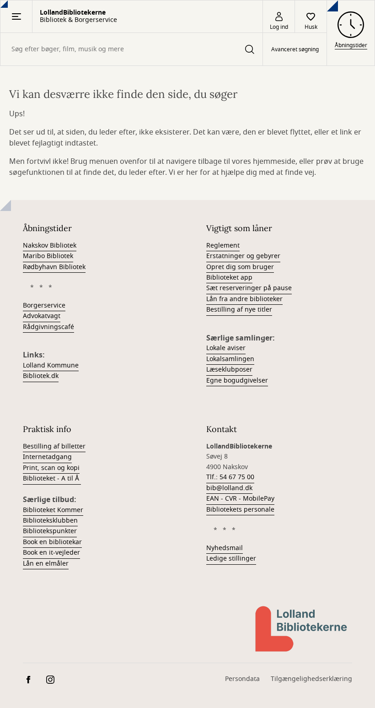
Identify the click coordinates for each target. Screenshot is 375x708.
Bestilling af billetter (54, 446)
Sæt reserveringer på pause (249, 288)
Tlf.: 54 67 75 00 (230, 477)
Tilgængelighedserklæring (311, 679)
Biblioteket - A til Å (52, 478)
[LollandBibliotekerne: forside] (302, 629)
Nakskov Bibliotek (49, 245)
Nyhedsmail (224, 548)
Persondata (242, 679)
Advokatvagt (41, 316)
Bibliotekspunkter (50, 531)
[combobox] (131, 49)
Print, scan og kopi (51, 468)
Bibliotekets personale (240, 509)
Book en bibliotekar (52, 542)
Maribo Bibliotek (48, 256)
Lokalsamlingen (230, 359)
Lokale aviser (226, 348)
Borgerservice (44, 305)
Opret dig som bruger (240, 267)
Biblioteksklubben (50, 520)
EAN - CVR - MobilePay (240, 498)
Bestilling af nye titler (239, 309)
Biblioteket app (229, 277)
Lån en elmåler (46, 563)
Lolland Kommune (51, 365)
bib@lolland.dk (229, 488)
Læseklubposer (229, 369)
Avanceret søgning (295, 49)
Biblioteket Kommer (53, 510)
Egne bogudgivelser (237, 380)
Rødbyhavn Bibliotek (54, 267)
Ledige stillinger (231, 558)
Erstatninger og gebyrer (243, 256)
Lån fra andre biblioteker (244, 299)
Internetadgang (47, 457)
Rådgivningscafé (48, 327)
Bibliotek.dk (41, 376)
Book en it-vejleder (51, 552)
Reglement (223, 245)
